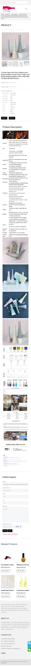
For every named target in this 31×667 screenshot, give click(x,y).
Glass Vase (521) (14, 606)
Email (4, 494)
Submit (5, 530)
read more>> (9, 629)
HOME (2, 14)
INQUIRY (4, 118)
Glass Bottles (14, 14)
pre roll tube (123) (19, 608)
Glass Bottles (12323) (6, 604)
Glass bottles (12, 86)
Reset (10, 530)
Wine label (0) (15, 610)
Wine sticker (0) (22, 610)
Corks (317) (7, 606)
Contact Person (7, 487)
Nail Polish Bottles (23, 14)
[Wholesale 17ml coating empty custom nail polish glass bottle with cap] (23, 556)
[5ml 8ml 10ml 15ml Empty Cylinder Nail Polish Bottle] (7, 581)
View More (6, 570)
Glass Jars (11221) (16, 604)
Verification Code (7, 524)
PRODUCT (8, 14)
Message (5, 506)
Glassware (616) (7, 610)
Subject (4, 481)
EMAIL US (12, 118)
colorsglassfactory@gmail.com (12, 648)
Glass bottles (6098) (9, 608)
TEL (3, 500)
